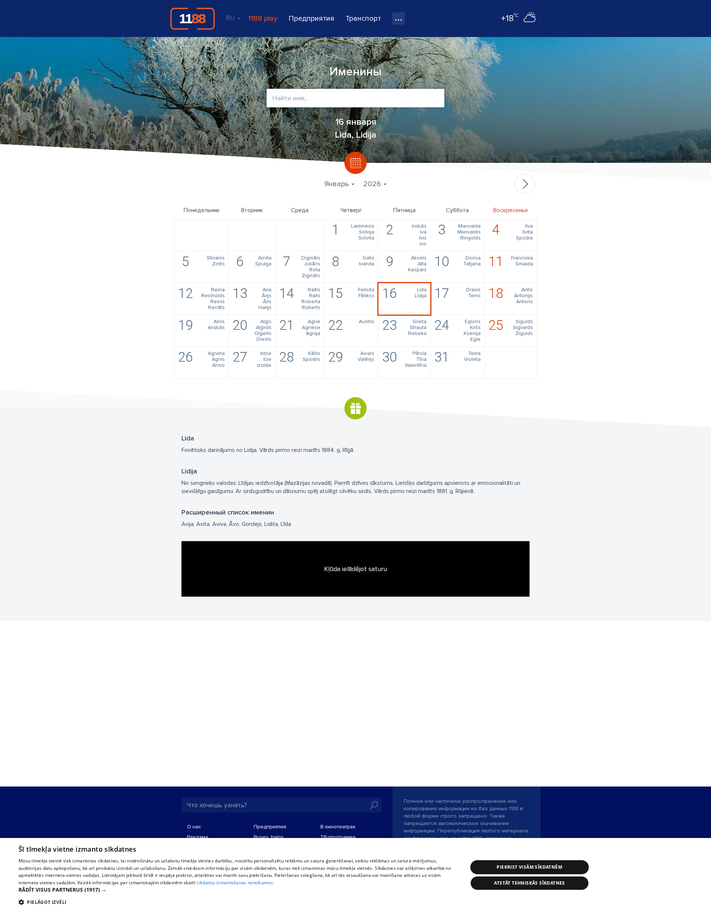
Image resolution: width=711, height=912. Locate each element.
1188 (192, 18)
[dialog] (355, 875)
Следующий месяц (525, 184)
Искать (374, 805)
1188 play (262, 18)
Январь (337, 184)
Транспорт (363, 18)
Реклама (197, 837)
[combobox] (355, 98)
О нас (194, 827)
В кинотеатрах (338, 827)
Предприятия (311, 18)
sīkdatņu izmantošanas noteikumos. (235, 882)
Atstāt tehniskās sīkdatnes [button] (529, 883)
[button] (236, 889)
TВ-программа (338, 837)
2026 (373, 184)
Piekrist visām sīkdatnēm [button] (529, 867)
